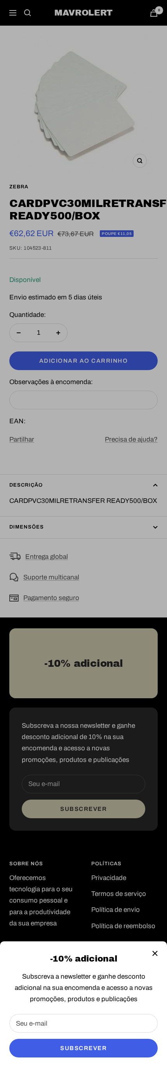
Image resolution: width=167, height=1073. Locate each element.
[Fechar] (155, 953)
